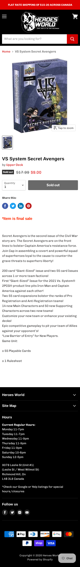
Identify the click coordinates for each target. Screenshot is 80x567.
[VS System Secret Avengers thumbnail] (7, 142)
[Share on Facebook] (5, 206)
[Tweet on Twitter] (13, 206)
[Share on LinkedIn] (21, 206)
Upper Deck (14, 165)
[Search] (72, 39)
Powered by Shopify (40, 559)
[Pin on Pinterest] (28, 206)
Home (6, 51)
